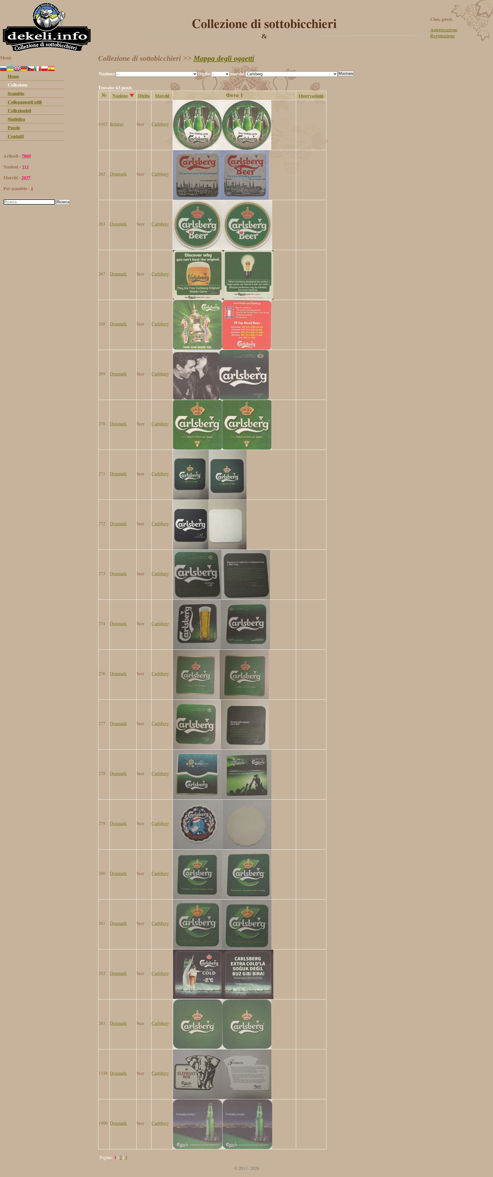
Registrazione (442, 36)
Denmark (118, 174)
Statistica (16, 119)
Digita (144, 95)
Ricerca (63, 202)
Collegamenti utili (25, 101)
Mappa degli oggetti (223, 58)
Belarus (117, 124)
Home (13, 76)
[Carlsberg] (222, 148)
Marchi (162, 95)
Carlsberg (160, 124)
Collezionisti (19, 110)
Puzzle (14, 127)
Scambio (16, 93)
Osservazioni (311, 95)
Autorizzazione (444, 30)
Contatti (16, 136)
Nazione (120, 95)
